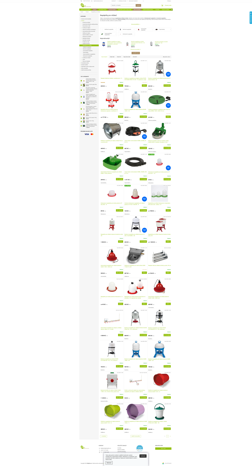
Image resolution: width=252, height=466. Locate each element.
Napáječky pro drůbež (87, 45)
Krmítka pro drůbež (86, 57)
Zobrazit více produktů (135, 49)
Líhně (84, 59)
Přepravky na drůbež (87, 36)
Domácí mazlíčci (84, 64)
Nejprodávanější (127, 56)
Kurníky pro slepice (86, 27)
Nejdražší (119, 56)
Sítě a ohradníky (84, 68)
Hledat (138, 5)
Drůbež (82, 20)
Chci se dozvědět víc (135, 24)
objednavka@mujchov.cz (106, 448)
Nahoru (104, 436)
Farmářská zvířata (85, 63)
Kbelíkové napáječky (87, 47)
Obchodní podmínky (133, 1)
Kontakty (114, 1)
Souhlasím (143, 456)
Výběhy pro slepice (86, 33)
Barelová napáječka (87, 48)
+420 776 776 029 (104, 450)
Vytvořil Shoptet (168, 463)
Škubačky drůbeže (86, 38)
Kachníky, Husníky (86, 40)
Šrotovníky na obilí (86, 25)
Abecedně (135, 56)
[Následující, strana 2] (167, 436)
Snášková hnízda (86, 43)
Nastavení (109, 462)
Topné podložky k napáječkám (89, 54)
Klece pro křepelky (86, 61)
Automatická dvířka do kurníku (89, 31)
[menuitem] (85, 10)
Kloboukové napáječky (87, 55)
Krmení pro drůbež (86, 22)
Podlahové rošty (86, 41)
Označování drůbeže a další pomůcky (90, 24)
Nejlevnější (112, 56)
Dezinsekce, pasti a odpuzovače (87, 66)
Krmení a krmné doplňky (86, 18)
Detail (120, 85)
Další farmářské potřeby (86, 70)
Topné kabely (85, 52)
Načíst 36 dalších (136, 436)
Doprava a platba (122, 1)
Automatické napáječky (87, 50)
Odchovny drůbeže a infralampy (89, 29)
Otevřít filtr (136, 53)
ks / (163, 448)
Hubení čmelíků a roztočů (88, 34)
